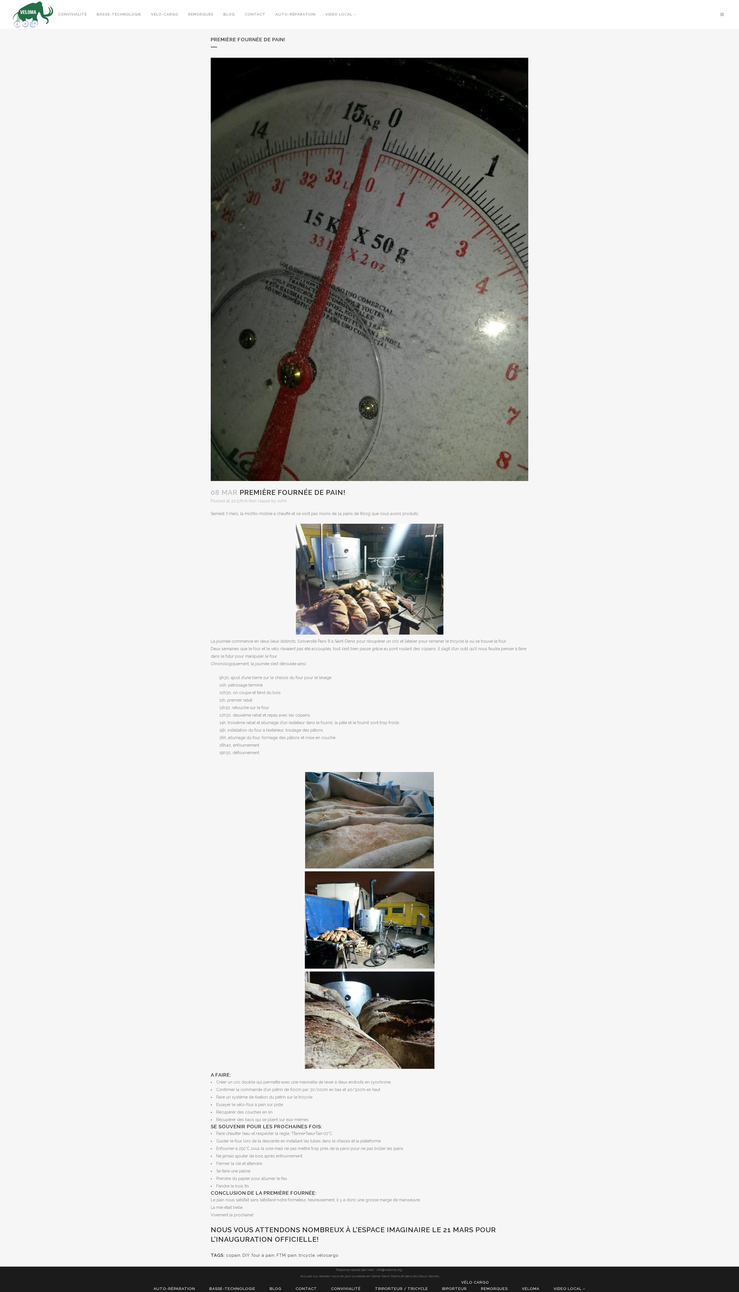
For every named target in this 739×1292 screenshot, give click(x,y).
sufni (282, 501)
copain (233, 1255)
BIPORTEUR (454, 1289)
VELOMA (531, 1289)
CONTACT (306, 1289)
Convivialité (346, 1289)
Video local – (569, 1289)
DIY (246, 1255)
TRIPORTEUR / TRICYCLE (401, 1289)
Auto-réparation (174, 1289)
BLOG (275, 1289)
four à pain (263, 1255)
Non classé (259, 501)
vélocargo (328, 1255)
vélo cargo (475, 1282)
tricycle (307, 1255)
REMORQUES (494, 1289)
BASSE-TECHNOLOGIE (232, 1289)
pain (292, 1255)
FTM (281, 1255)
